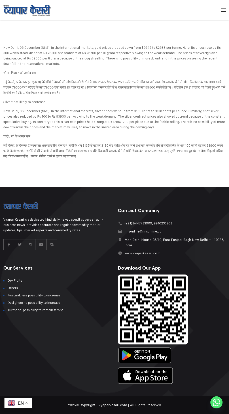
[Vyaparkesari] (27, 10)
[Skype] (52, 244)
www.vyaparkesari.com (142, 253)
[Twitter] (19, 244)
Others (13, 288)
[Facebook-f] (9, 244)
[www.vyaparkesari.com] (120, 253)
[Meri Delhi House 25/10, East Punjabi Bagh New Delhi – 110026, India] (120, 240)
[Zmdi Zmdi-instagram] (30, 244)
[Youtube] (41, 244)
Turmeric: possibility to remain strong (36, 310)
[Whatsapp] (216, 402)
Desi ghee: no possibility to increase (34, 302)
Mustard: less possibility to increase (34, 295)
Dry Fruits (15, 280)
